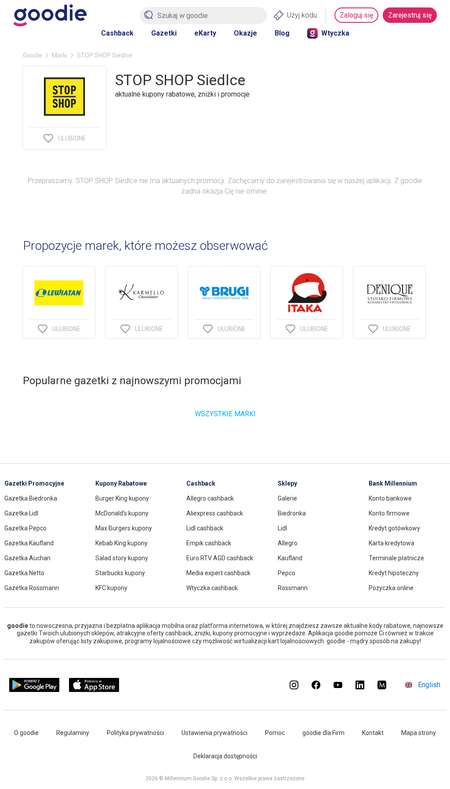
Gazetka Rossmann (31, 587)
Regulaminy (72, 732)
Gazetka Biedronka (30, 498)
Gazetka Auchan (27, 558)
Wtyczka (335, 33)
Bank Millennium (393, 483)
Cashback (117, 33)
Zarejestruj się (410, 15)
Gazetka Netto (24, 572)
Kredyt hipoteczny (394, 572)
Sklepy (287, 483)
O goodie (26, 732)
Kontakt (373, 732)
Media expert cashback (218, 572)
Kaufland (290, 558)
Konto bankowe (390, 498)
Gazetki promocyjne (34, 483)
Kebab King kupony (121, 543)
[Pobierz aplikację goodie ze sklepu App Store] (94, 689)
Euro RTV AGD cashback (219, 558)
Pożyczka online (391, 587)
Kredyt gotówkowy (394, 528)
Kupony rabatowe (121, 483)
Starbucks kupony (120, 572)
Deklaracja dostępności (225, 756)
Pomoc (275, 732)
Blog (282, 33)
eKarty (205, 33)
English (429, 685)
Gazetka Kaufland (29, 543)
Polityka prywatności (135, 732)
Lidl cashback (204, 528)
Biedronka (292, 513)
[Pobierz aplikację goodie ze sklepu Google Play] (34, 689)
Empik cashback (208, 543)
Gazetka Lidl (21, 513)
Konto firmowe (389, 513)
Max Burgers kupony (123, 528)
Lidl (282, 528)
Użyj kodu (302, 15)
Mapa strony (418, 732)
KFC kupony (111, 587)
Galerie (287, 498)
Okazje (245, 33)
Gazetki (164, 33)
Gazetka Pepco (25, 528)
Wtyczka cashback (212, 587)
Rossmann (293, 587)
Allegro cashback (210, 498)
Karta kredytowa (391, 543)
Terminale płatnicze (396, 558)
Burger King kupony (122, 498)
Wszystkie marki (225, 414)
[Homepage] (50, 15)
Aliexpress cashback (214, 513)
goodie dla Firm (323, 732)
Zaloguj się (356, 15)
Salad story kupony (121, 558)
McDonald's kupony (122, 513)
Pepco (286, 572)
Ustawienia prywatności (214, 732)
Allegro (288, 543)
